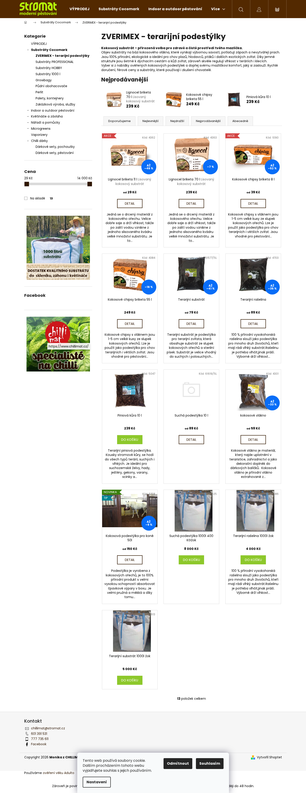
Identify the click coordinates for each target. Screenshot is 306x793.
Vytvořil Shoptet (269, 757)
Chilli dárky (39, 141)
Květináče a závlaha (47, 116)
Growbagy (44, 80)
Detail (130, 203)
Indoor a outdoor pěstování (52, 110)
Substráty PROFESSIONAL (55, 62)
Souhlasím (209, 763)
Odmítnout (178, 763)
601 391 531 (39, 733)
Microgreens (41, 128)
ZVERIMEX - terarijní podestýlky (62, 55)
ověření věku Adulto (58, 773)
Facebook (38, 744)
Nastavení (97, 782)
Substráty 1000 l (48, 74)
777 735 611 (39, 739)
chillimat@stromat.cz (48, 728)
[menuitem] (79, 9)
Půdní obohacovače (51, 86)
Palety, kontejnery (50, 98)
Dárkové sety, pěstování (55, 153)
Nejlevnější (150, 121)
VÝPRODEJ (39, 43)
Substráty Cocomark (49, 50)
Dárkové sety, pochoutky (55, 146)
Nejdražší (177, 121)
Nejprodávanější (208, 121)
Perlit (39, 92)
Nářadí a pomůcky (45, 122)
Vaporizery (39, 134)
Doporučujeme (119, 121)
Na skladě (41, 198)
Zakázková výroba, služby (55, 104)
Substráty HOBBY (49, 68)
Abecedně (240, 121)
